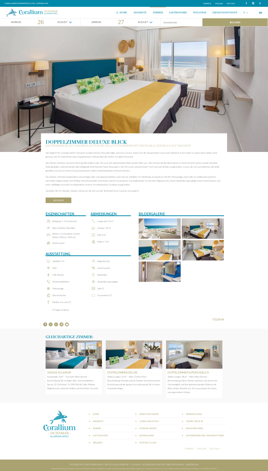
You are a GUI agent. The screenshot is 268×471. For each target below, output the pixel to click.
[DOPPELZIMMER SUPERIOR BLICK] (194, 354)
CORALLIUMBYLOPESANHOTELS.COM (20, 3)
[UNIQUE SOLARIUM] (74, 354)
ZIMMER (158, 12)
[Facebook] (246, 3)
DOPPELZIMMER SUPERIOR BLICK (188, 372)
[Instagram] (253, 3)
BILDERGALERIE (146, 435)
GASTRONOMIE (178, 12)
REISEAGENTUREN (194, 428)
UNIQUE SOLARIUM (59, 372)
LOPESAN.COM (42, 3)
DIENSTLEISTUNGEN (224, 12)
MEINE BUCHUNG (194, 414)
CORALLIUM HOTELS (149, 421)
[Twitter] (260, 3)
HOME (123, 12)
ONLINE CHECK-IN (194, 421)
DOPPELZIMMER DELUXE (122, 372)
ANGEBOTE (140, 12)
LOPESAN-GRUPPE (148, 428)
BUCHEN (235, 22)
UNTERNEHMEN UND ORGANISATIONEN (205, 435)
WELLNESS (199, 12)
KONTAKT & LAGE (147, 442)
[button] (45, 324)
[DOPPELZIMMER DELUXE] (134, 354)
